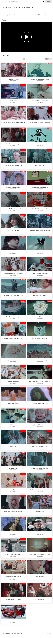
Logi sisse (48, 1)
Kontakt (18, 633)
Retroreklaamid (4, 1)
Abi (21, 633)
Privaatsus (13, 633)
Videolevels (49, 633)
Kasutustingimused (6, 633)
